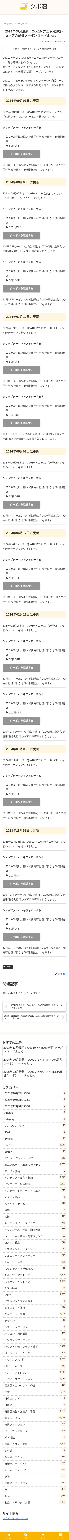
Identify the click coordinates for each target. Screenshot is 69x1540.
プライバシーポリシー (15, 1518)
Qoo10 (9, 967)
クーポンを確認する (21, 154)
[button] (62, 837)
